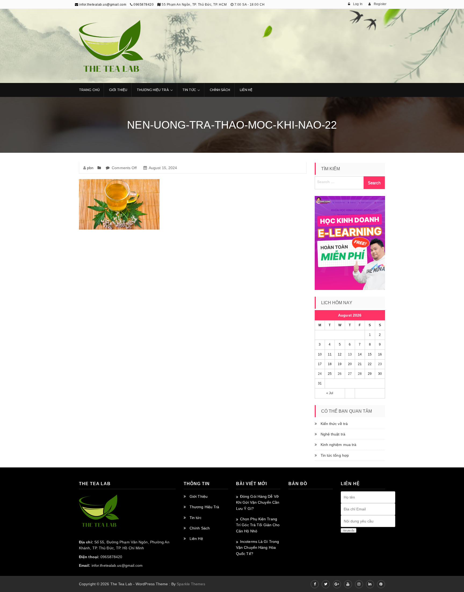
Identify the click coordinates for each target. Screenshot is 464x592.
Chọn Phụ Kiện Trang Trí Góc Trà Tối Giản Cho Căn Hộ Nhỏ (258, 525)
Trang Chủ (89, 90)
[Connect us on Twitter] (326, 584)
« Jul (330, 393)
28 (360, 374)
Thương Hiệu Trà (153, 90)
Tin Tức (189, 90)
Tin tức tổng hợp (335, 455)
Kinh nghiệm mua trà (339, 444)
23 (380, 364)
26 (340, 374)
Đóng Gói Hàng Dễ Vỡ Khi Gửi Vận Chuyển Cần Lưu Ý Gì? (257, 502)
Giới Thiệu (118, 90)
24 (320, 374)
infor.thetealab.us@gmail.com (102, 4)
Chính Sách (220, 90)
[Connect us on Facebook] (315, 584)
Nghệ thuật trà (333, 434)
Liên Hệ (246, 90)
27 (350, 374)
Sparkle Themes (191, 584)
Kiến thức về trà (334, 424)
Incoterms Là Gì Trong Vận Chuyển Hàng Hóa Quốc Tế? (257, 547)
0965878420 (143, 4)
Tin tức (195, 517)
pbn (90, 168)
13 (350, 354)
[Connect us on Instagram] (359, 584)
